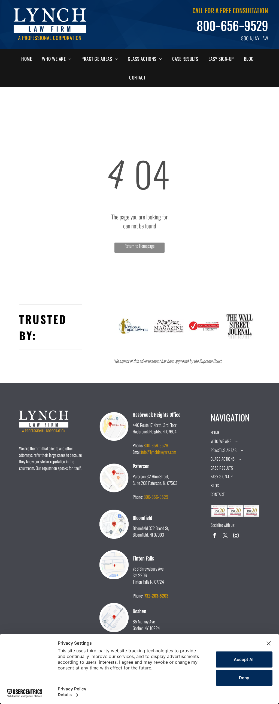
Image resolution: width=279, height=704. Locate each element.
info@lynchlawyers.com (158, 452)
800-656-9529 (232, 26)
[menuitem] (28, 58)
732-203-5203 (156, 595)
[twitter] (225, 536)
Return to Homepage (139, 246)
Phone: (138, 445)
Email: (137, 452)
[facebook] (215, 536)
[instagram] (236, 536)
